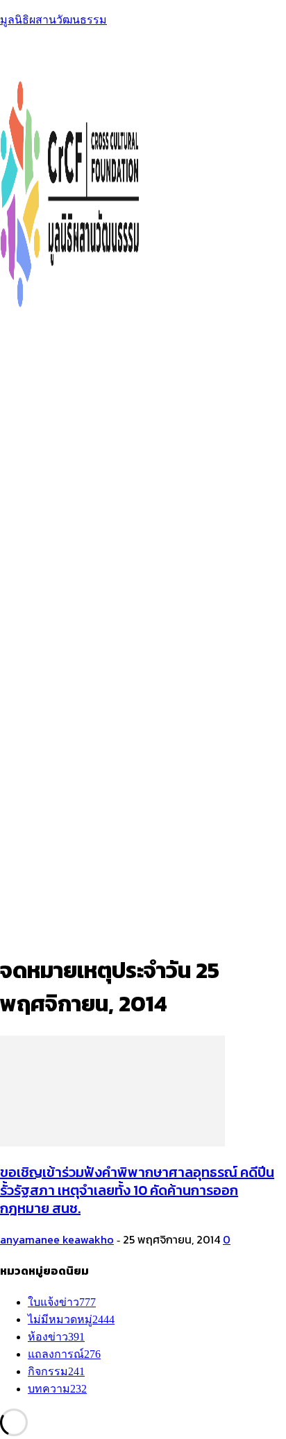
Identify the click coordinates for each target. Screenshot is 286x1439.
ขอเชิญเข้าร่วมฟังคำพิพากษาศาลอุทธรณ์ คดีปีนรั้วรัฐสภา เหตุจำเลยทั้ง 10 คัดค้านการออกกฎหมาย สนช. (137, 1190)
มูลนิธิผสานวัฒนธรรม (53, 20)
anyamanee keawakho (57, 1239)
